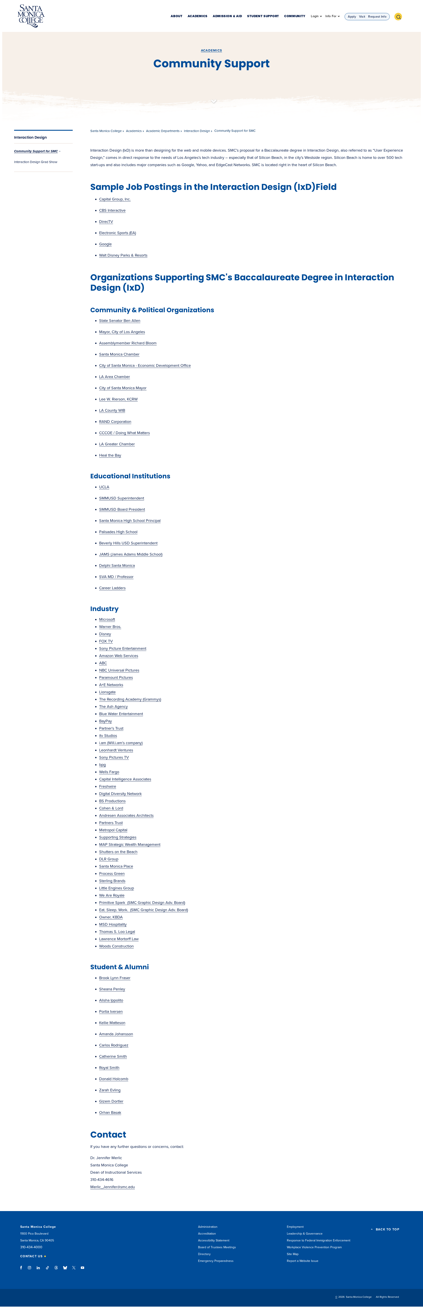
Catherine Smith (113, 1056)
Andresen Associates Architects (126, 815)
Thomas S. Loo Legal (117, 931)
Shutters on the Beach (118, 851)
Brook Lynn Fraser (114, 977)
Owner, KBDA (111, 917)
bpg (102, 764)
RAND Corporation (115, 421)
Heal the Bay (110, 455)
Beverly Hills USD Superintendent (128, 543)
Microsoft (107, 619)
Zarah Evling (110, 1090)
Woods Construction (116, 946)
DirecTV (106, 221)
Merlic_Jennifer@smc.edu (112, 1186)
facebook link (22, 1269)
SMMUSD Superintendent (121, 498)
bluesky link (65, 1269)
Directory (204, 1254)
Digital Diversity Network (120, 793)
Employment (295, 1227)
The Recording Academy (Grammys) (130, 699)
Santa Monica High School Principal (130, 520)
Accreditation (207, 1233)
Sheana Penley (112, 989)
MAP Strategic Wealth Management (129, 844)
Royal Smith (109, 1067)
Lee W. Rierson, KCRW (118, 399)
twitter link (73, 1269)
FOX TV (106, 641)
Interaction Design (30, 137)
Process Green (112, 873)
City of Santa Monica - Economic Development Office (145, 365)
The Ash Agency (113, 706)
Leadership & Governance (305, 1233)
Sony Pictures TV (114, 757)
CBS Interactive (112, 210)
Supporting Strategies (117, 837)
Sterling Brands (112, 880)
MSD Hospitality (113, 924)
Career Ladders (112, 588)
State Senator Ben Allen (119, 320)
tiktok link (47, 1269)
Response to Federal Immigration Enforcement (318, 1240)
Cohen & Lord (111, 808)
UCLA (104, 487)
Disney (105, 633)
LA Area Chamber (114, 376)
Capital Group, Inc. (115, 199)
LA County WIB (112, 410)
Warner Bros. (110, 626)
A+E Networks (111, 684)
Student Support (263, 16)
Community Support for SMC (36, 151)
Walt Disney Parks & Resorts (123, 255)
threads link (56, 1269)
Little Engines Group (116, 888)
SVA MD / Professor (116, 576)
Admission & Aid (227, 16)
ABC (103, 663)
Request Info (377, 16)
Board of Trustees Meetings (217, 1247)
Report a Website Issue (302, 1261)
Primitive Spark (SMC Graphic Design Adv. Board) (142, 902)
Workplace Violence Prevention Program (314, 1247)
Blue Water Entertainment (121, 713)
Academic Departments (163, 131)
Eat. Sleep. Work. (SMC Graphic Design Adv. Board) (143, 909)
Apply (352, 16)
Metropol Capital (113, 830)
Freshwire (107, 786)
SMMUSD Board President (122, 509)
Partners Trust (111, 822)
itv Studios (108, 735)
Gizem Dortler (111, 1101)
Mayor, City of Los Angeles (122, 331)
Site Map (293, 1254)
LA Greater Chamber (117, 444)
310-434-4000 (31, 1247)
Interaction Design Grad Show (35, 162)
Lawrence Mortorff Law (119, 938)
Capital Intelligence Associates (125, 779)
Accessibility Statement (213, 1240)
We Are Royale (111, 895)
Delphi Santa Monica (117, 565)
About (176, 16)
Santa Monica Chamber (119, 354)
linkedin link (38, 1269)
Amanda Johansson (116, 1034)
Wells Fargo (109, 771)
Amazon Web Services (118, 655)
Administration (207, 1227)
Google (105, 244)
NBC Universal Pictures (119, 670)
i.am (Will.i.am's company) (121, 742)
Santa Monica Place (116, 866)
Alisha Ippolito (111, 1000)
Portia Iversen (111, 1011)
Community (294, 16)
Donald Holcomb (113, 1078)
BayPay (105, 721)
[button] (399, 16)
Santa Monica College (106, 131)
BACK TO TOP (387, 1229)
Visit (362, 16)
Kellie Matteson (112, 1022)
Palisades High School (118, 531)
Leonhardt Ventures (116, 750)
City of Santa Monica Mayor (123, 387)
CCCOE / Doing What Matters (124, 432)
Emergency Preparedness (216, 1261)
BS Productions (112, 801)
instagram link (30, 1269)
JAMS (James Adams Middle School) (130, 554)
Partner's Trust (111, 728)
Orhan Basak (110, 1112)
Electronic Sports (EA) (117, 232)
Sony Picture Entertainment (122, 648)
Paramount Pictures (116, 677)
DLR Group (108, 859)
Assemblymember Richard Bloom (128, 343)
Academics (198, 16)
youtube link (82, 1269)
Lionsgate (107, 692)
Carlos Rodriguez (113, 1045)
